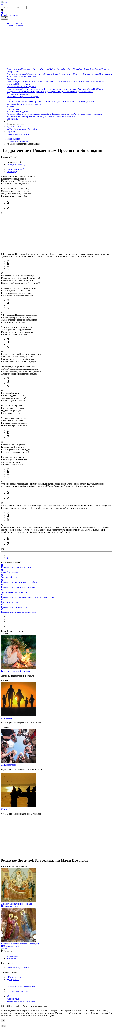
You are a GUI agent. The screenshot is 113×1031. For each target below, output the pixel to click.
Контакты (11, 958)
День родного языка (48, 81)
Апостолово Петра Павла (19, 96)
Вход (3, 15)
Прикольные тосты (43, 101)
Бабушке (53, 69)
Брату (92, 69)
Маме (75, 69)
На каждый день (51, 74)
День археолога (50, 89)
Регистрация (12, 15)
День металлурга (40, 116)
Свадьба (24, 74)
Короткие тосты (23, 104)
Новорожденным (36, 74)
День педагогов (14, 89)
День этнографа (24, 116)
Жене (65, 69)
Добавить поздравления (18, 134)
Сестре (98, 69)
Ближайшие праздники (17, 111)
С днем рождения (15, 25)
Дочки (87, 69)
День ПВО (93, 89)
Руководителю (66, 74)
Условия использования (18, 991)
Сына (81, 69)
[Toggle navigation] (4, 18)
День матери (33, 81)
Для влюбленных (28, 76)
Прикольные (27, 69)
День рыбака (68, 114)
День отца (22, 81)
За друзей (87, 101)
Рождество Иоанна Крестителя (21, 114)
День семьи (12, 81)
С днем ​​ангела (13, 74)
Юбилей (10, 106)
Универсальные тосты (62, 101)
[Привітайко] (4, 2)
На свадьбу (77, 101)
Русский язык (33, 129)
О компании (12, 956)
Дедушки (45, 69)
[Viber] (8, 996)
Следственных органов (32, 89)
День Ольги (69, 116)
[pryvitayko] (4, 949)
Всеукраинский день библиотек (73, 89)
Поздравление (13, 72)
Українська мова (16, 129)
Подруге (105, 69)
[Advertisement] (59, 47)
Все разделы (12, 119)
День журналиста (85, 91)
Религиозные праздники (18, 94)
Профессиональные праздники (21, 86)
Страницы (11, 131)
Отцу (70, 69)
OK (3, 1026)
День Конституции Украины (71, 81)
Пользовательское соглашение (21, 987)
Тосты (9, 99)
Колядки (35, 96)
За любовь (36, 104)
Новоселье (78, 74)
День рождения (14, 69)
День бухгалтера (53, 91)
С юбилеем (28, 101)
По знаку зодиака (91, 74)
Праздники (12, 79)
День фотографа (54, 114)
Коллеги (37, 69)
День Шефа (40, 91)
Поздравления (15, 23)
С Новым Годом (22, 84)
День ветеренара (69, 91)
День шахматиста (56, 116)
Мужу (60, 69)
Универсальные (14, 109)
